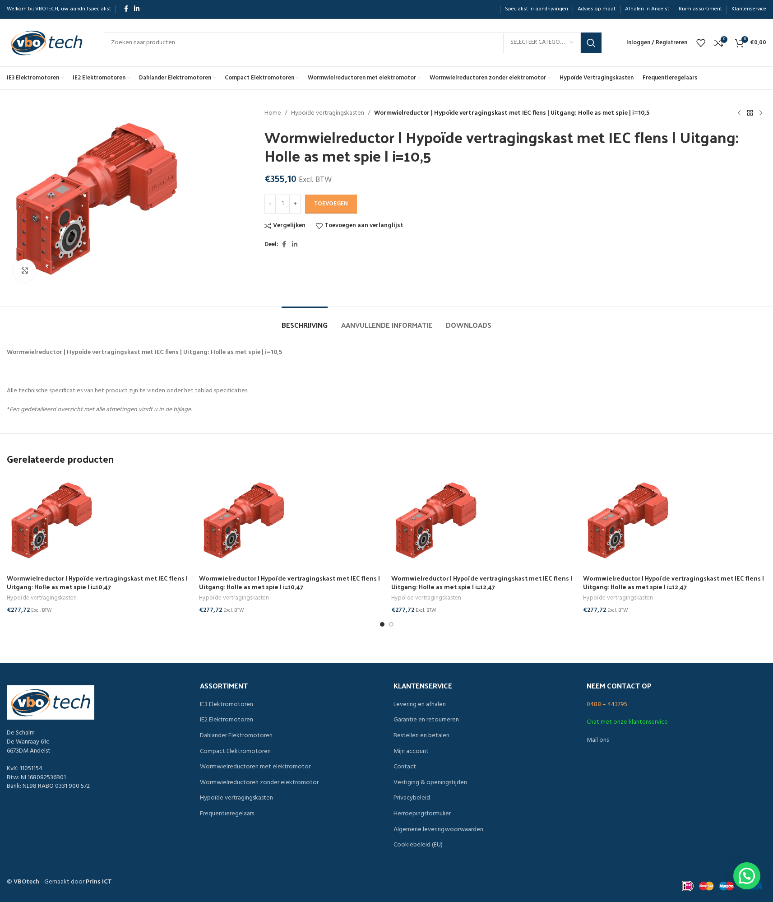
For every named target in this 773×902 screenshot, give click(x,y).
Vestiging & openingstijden (430, 782)
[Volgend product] (760, 113)
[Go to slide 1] (382, 624)
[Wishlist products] (701, 43)
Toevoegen (331, 204)
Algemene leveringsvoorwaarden (438, 829)
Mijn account (411, 751)
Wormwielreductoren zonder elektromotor (259, 782)
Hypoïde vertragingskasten (327, 113)
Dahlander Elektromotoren (236, 735)
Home (272, 113)
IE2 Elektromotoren (226, 720)
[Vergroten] (25, 270)
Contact (404, 767)
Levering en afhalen (419, 704)
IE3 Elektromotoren (226, 704)
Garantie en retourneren (426, 720)
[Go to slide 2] (391, 624)
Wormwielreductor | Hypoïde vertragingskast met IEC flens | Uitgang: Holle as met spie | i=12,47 (481, 582)
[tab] (305, 320)
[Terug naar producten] (750, 113)
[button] (746, 875)
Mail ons (598, 740)
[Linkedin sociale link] (136, 9)
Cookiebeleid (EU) (418, 845)
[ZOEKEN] (591, 43)
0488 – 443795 (607, 704)
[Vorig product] (739, 113)
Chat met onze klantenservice (627, 722)
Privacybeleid (411, 798)
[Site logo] (46, 42)
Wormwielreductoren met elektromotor (255, 767)
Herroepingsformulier (422, 813)
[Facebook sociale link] (125, 9)
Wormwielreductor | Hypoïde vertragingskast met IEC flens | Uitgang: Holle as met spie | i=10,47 (97, 582)
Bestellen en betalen (421, 735)
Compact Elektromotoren (235, 751)
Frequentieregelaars (227, 813)
